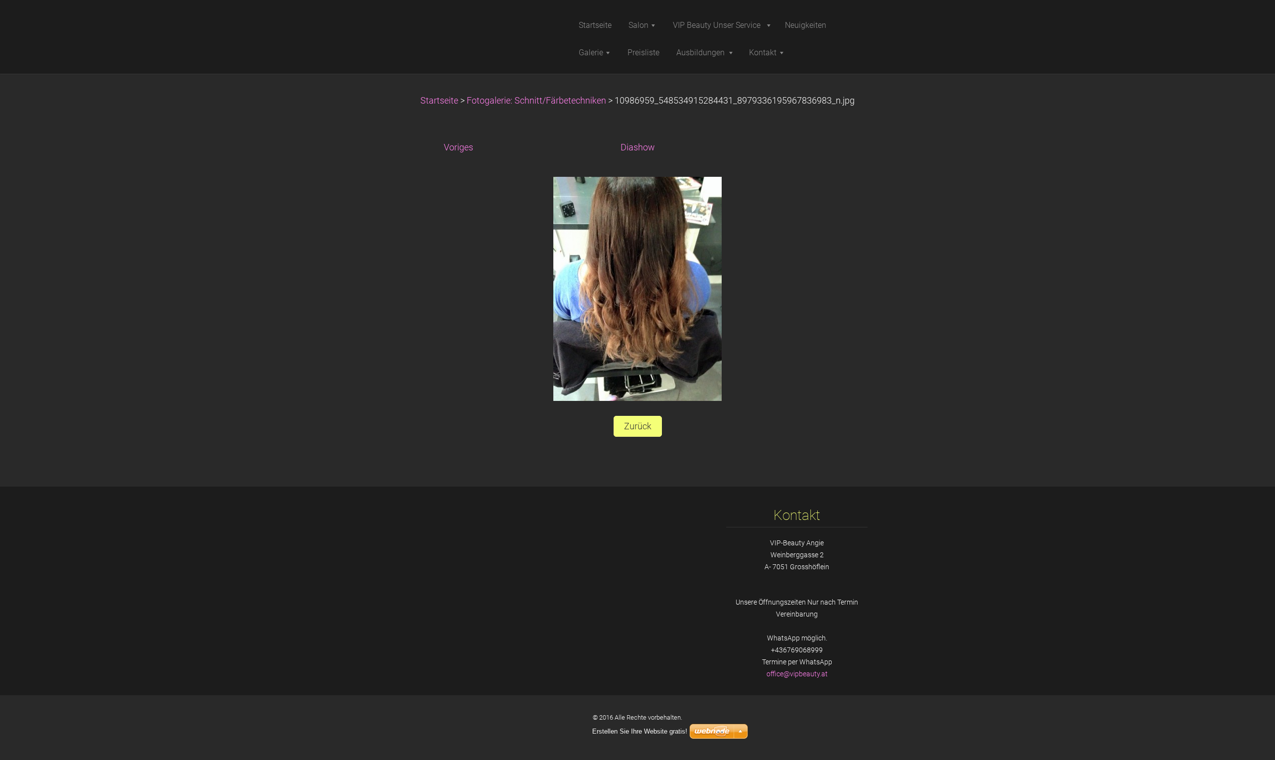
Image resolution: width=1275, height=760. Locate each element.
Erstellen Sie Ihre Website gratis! (639, 731)
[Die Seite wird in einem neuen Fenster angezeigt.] (637, 288)
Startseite (439, 101)
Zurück (637, 426)
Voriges (458, 147)
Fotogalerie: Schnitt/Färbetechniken (536, 101)
